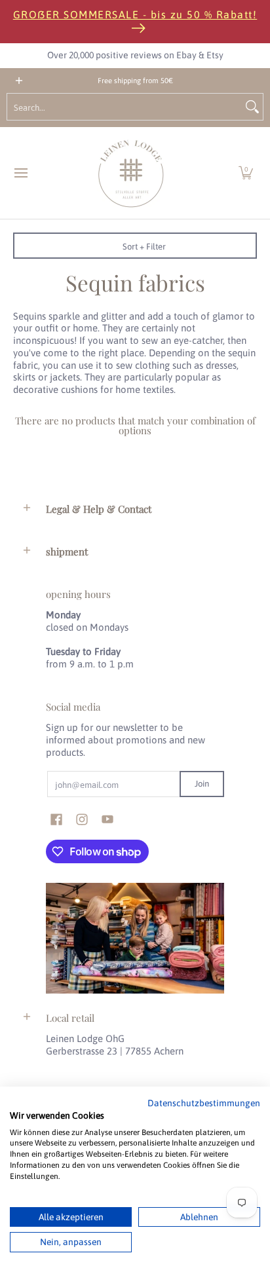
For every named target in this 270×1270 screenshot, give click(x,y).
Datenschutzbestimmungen (203, 1103)
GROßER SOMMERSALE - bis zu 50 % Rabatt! (135, 14)
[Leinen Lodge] (131, 173)
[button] (246, 173)
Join (202, 784)
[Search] (252, 107)
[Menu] (20, 173)
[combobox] (124, 107)
